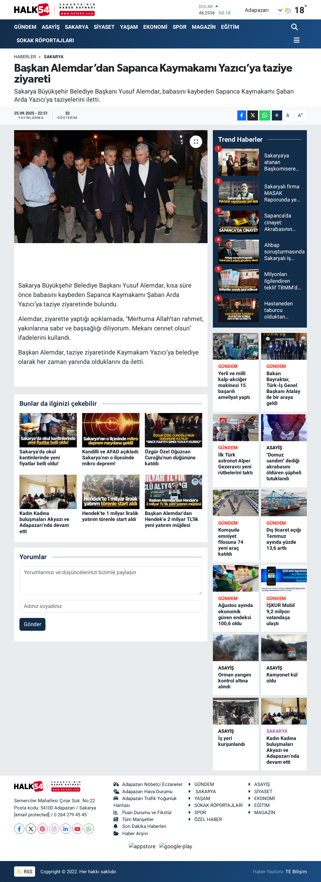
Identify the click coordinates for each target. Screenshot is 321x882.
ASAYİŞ (51, 27)
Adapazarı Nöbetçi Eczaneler (152, 784)
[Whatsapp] (89, 828)
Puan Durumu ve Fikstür (147, 812)
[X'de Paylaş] (252, 115)
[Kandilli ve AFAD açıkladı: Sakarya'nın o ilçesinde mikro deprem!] (110, 429)
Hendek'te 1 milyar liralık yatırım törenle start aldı (110, 516)
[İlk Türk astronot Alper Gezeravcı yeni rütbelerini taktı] (236, 427)
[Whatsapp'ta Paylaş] (264, 115)
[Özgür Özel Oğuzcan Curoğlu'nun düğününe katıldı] (173, 429)
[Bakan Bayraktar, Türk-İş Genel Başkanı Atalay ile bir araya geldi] (284, 346)
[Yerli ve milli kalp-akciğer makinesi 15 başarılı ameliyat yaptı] (236, 346)
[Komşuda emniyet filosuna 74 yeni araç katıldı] (236, 503)
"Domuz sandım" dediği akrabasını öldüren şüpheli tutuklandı (283, 467)
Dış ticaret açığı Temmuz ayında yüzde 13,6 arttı (283, 539)
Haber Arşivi (135, 833)
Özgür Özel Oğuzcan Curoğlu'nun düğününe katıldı (170, 457)
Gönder (32, 624)
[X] (31, 828)
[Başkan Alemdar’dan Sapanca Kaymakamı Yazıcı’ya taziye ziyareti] (111, 186)
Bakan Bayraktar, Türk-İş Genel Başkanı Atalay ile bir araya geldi (283, 388)
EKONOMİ (155, 27)
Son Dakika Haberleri (144, 826)
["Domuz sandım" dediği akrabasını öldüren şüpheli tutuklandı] (284, 427)
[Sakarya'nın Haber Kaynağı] (54, 9)
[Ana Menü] (295, 40)
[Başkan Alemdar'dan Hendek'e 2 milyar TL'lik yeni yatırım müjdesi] (173, 491)
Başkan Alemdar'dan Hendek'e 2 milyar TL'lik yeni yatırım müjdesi (171, 519)
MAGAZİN (204, 27)
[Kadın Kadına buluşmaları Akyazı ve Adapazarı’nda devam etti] (48, 491)
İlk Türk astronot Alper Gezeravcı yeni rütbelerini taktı (235, 464)
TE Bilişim (296, 871)
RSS (27, 871)
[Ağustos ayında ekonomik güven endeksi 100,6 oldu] (236, 578)
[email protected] (32, 815)
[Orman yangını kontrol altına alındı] (236, 648)
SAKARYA (76, 27)
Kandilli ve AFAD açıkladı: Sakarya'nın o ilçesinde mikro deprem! (110, 457)
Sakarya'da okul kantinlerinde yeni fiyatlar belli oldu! (39, 457)
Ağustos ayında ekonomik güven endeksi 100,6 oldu (235, 614)
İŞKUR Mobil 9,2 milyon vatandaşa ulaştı (280, 614)
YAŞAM (129, 27)
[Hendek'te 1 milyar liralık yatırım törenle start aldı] (110, 491)
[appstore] (143, 846)
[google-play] (176, 846)
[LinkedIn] (66, 828)
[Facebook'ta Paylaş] (241, 115)
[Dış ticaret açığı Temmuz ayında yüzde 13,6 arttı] (284, 503)
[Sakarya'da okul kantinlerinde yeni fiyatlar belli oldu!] (48, 429)
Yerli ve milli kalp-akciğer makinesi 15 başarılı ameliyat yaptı (234, 385)
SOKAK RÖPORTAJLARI (45, 40)
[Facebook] (19, 828)
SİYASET (104, 27)
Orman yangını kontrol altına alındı (234, 681)
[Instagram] (54, 828)
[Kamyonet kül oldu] (284, 648)
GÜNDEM (25, 27)
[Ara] (295, 27)
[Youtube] (77, 828)
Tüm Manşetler (138, 819)
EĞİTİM (230, 27)
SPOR (180, 27)
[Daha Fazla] (277, 115)
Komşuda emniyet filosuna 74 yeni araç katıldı (230, 542)
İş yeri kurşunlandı (231, 741)
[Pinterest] (42, 828)
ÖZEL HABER (208, 819)
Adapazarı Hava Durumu (147, 791)
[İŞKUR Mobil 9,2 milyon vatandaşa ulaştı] (284, 578)
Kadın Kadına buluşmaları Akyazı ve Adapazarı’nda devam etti (44, 522)
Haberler (25, 56)
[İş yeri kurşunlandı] (236, 711)
